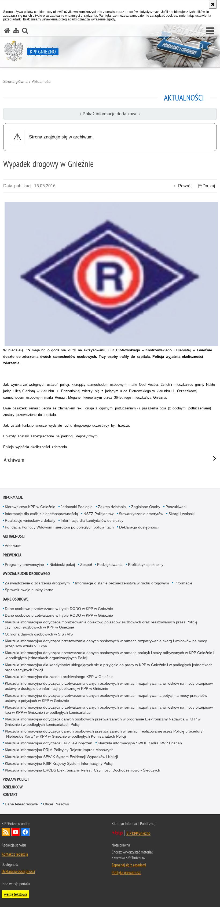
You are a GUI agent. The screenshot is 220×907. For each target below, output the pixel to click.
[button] (210, 31)
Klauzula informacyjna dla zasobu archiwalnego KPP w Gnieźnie (59, 676)
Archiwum (13, 546)
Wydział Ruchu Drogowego (26, 573)
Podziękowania (110, 564)
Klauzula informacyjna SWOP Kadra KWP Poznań (140, 743)
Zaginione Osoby (145, 507)
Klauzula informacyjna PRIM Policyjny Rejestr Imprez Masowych (59, 750)
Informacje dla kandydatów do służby (92, 520)
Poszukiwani (176, 507)
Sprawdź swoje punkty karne (29, 590)
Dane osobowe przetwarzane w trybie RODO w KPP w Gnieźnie (59, 615)
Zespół (86, 564)
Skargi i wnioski (181, 514)
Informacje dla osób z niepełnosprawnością (41, 514)
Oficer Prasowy (56, 804)
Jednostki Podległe (77, 507)
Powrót (185, 186)
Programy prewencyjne (24, 564)
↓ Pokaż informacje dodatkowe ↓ (110, 114)
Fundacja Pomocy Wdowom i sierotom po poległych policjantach (59, 527)
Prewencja (12, 555)
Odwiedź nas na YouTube (15, 832)
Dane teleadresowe (21, 804)
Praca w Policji (16, 779)
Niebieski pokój (62, 564)
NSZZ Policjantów (98, 514)
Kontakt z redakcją (15, 854)
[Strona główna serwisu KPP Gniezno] (7, 30)
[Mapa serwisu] (16, 30)
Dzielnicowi (13, 787)
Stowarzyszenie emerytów (141, 514)
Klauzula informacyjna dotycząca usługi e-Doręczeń (48, 743)
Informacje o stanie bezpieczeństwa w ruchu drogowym (122, 583)
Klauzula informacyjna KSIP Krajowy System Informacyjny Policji (59, 763)
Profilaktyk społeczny (145, 564)
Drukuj (209, 186)
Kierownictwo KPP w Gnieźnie (30, 507)
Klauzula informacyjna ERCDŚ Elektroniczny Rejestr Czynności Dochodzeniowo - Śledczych (82, 770)
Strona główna (15, 81)
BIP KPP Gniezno (138, 833)
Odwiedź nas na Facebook (25, 832)
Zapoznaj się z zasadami (129, 864)
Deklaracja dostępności (139, 527)
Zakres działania (112, 507)
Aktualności (41, 81)
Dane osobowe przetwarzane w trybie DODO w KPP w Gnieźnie (59, 608)
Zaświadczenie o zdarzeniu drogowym (37, 583)
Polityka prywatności (126, 872)
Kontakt (10, 794)
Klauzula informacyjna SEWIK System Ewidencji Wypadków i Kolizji (61, 757)
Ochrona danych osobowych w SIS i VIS (39, 634)
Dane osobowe (15, 599)
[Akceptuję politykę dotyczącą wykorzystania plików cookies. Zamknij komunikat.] (213, 4)
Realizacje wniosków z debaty (30, 520)
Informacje (13, 497)
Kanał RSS (6, 832)
